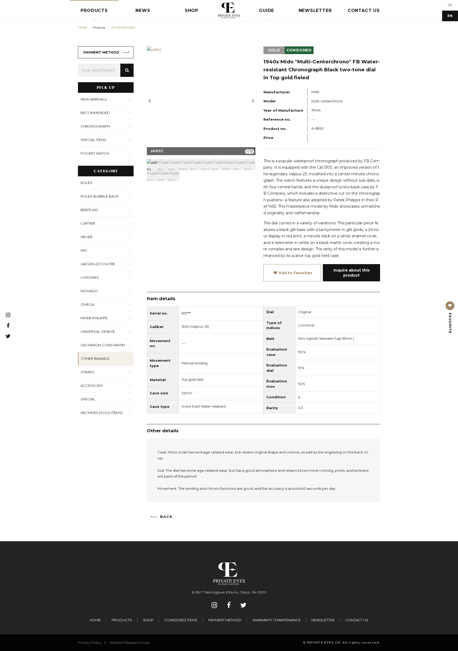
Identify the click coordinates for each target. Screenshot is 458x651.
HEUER (87, 237)
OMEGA (87, 304)
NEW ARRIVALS (94, 99)
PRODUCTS (122, 620)
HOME (95, 620)
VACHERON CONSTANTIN (103, 345)
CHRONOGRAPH (95, 126)
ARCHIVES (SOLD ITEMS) (102, 412)
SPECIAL (88, 399)
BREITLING (89, 210)
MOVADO (89, 291)
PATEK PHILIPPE (94, 318)
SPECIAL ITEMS (93, 140)
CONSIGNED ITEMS (180, 620)
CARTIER (88, 223)
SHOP (148, 620)
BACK (166, 516)
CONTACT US (356, 620)
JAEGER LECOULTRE (98, 264)
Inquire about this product (351, 272)
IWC (84, 250)
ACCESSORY (92, 385)
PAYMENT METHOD (101, 52)
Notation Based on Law (129, 642)
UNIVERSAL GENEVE (98, 331)
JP (450, 5)
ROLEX (87, 183)
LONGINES (90, 277)
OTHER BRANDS (95, 358)
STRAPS (87, 372)
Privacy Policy (90, 642)
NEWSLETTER (322, 620)
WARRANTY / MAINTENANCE (276, 620)
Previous (149, 100)
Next (253, 100)
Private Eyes (229, 11)
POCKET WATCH (95, 153)
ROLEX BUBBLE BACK (100, 196)
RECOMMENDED (95, 113)
